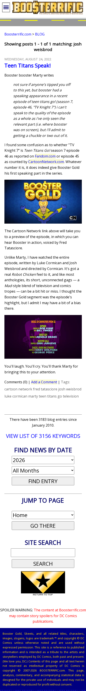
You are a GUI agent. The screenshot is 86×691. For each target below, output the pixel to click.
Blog (40, 34)
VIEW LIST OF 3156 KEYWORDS (43, 435)
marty (33, 396)
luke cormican (15, 396)
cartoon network (18, 389)
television (71, 396)
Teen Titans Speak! (27, 65)
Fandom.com (45, 156)
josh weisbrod (69, 389)
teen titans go (50, 396)
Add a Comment (44, 382)
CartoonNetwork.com (46, 161)
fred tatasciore (45, 389)
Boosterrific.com (17, 34)
